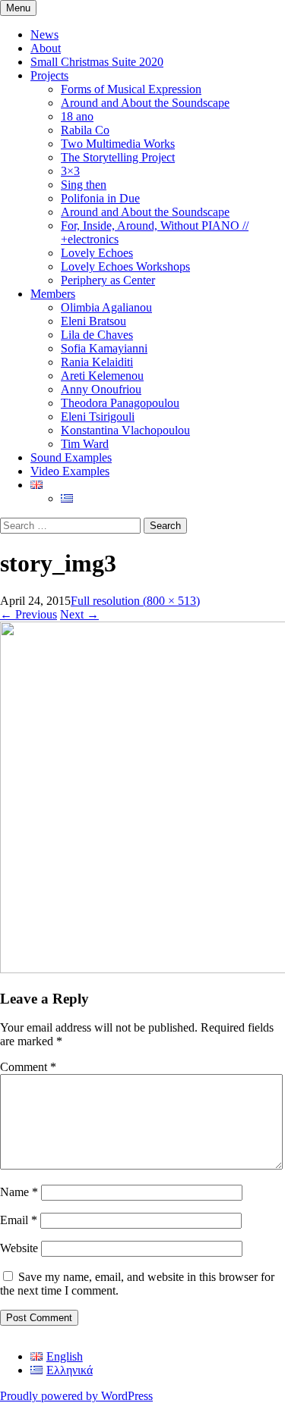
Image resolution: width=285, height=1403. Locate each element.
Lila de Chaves (97, 334)
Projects (49, 75)
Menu (18, 8)
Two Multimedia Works (118, 143)
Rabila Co (85, 130)
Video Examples (69, 471)
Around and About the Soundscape (145, 102)
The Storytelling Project (118, 157)
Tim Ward (85, 443)
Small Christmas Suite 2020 (96, 61)
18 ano (77, 116)
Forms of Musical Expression (131, 89)
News (44, 34)
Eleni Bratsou (93, 321)
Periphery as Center (108, 280)
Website (19, 1248)
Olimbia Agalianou (106, 307)
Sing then (83, 184)
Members (52, 293)
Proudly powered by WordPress (76, 1395)
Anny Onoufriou (101, 389)
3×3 (70, 170)
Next (79, 614)
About (45, 48)
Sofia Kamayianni (104, 348)
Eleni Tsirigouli (98, 416)
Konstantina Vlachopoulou (125, 430)
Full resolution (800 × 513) (135, 600)
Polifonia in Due (100, 198)
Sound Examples (71, 457)
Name (19, 1191)
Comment (28, 1066)
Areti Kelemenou (102, 375)
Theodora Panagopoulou (120, 402)
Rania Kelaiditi (97, 361)
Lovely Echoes (97, 252)
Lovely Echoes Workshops (125, 266)
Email (18, 1220)
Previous (28, 614)
